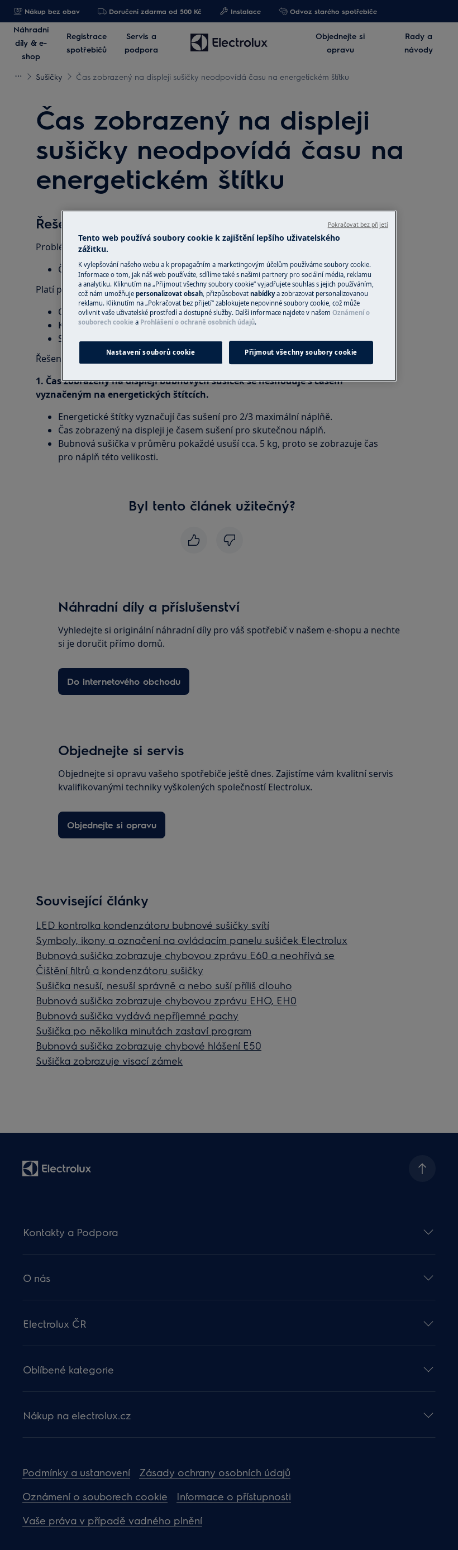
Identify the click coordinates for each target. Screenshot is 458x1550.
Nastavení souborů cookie (150, 352)
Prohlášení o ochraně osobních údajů (197, 322)
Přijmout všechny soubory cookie (301, 352)
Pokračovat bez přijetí (358, 224)
